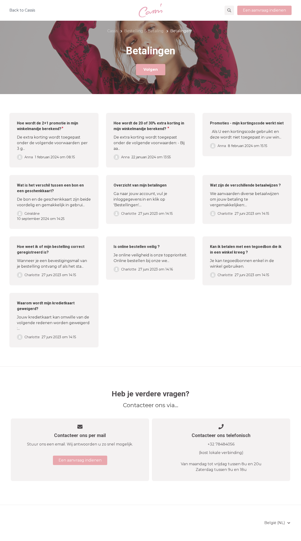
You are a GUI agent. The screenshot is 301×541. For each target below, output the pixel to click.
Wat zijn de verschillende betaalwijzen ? (245, 185)
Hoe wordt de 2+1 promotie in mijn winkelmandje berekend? (47, 126)
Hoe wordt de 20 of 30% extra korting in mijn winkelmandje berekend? (149, 126)
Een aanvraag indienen (264, 10)
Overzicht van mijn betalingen (140, 185)
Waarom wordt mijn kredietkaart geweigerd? (46, 306)
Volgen (150, 69)
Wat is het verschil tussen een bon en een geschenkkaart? (50, 188)
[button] (229, 10)
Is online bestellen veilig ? (137, 246)
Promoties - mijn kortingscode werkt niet (247, 123)
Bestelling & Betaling (144, 31)
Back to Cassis (22, 10)
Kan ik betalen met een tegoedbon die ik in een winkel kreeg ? (245, 249)
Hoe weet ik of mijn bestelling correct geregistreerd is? (50, 249)
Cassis (112, 31)
